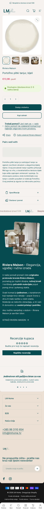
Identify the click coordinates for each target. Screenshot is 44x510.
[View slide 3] (23, 387)
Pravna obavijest (35, 499)
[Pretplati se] (37, 468)
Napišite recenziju (22, 353)
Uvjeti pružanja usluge (11, 499)
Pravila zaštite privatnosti (28, 496)
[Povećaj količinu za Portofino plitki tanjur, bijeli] (15, 99)
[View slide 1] (17, 387)
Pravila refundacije (13, 496)
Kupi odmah (22, 115)
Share (8, 135)
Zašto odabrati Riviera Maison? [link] (29, 135)
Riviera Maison (9, 68)
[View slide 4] (26, 387)
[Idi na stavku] (6, 60)
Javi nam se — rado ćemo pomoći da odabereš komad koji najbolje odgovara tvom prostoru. (23, 126)
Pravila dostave (23, 499)
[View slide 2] (20, 387)
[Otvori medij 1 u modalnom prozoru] (37, 20)
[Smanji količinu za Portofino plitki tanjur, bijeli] (5, 99)
